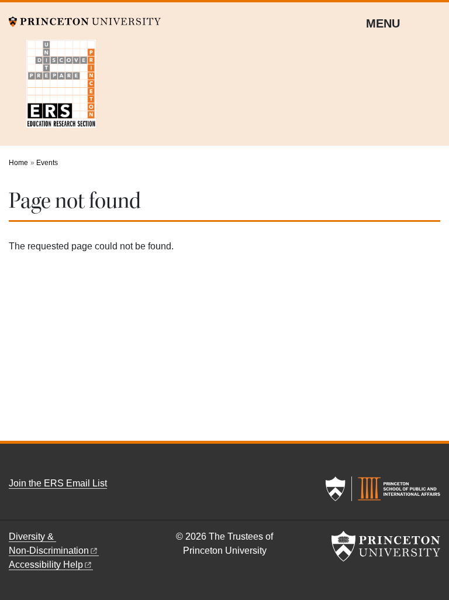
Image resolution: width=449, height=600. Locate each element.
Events (47, 163)
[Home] (43, 82)
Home (18, 163)
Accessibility (46, 565)
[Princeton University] (85, 21)
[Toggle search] (433, 22)
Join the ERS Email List (58, 483)
